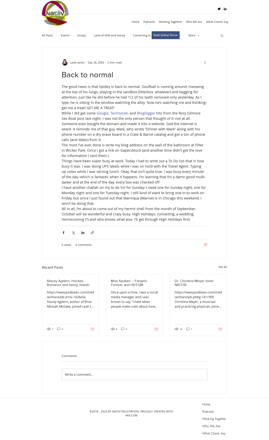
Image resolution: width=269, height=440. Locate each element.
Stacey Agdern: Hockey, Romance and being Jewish (68, 283)
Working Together (214, 419)
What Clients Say (214, 433)
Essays (81, 35)
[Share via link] (92, 232)
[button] (222, 35)
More (191, 35)
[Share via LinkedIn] (83, 232)
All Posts (47, 35)
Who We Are (211, 426)
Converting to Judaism (147, 35)
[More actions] (205, 62)
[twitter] (219, 9)
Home (206, 404)
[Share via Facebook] (63, 232)
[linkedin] (225, 9)
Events (65, 35)
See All (222, 267)
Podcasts (208, 412)
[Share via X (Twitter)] (73, 232)
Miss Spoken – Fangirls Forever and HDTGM (129, 283)
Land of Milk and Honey (109, 35)
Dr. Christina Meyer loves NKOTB (194, 283)
